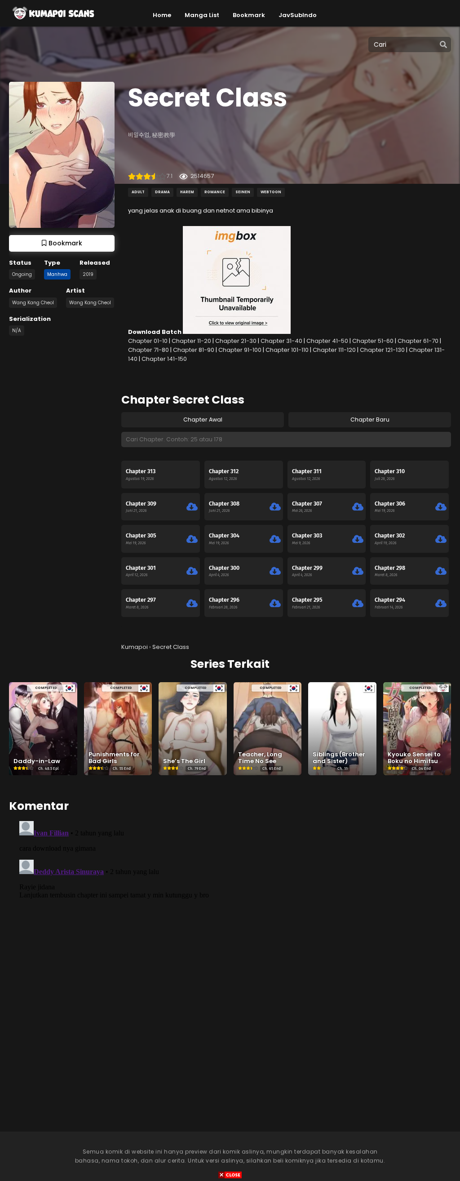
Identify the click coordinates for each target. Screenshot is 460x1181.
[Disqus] (230, 929)
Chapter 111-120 (334, 350)
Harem (187, 192)
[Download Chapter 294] (441, 603)
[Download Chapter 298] (441, 571)
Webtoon (271, 192)
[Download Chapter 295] (357, 603)
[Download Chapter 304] (275, 539)
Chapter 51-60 (373, 341)
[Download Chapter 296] (275, 603)
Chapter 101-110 (287, 350)
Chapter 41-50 (327, 341)
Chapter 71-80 (148, 350)
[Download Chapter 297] (192, 603)
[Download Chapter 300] (275, 571)
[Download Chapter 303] (357, 539)
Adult (138, 192)
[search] (443, 45)
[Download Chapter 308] (275, 507)
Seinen (242, 192)
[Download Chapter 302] (441, 539)
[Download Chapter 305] (192, 539)
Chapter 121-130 (382, 350)
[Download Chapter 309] (192, 507)
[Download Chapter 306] (441, 507)
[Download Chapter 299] (357, 571)
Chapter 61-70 (418, 341)
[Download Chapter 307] (357, 507)
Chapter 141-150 (164, 359)
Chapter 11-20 (191, 341)
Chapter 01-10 (148, 341)
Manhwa (57, 274)
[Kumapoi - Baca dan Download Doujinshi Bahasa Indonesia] (52, 22)
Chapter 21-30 (236, 341)
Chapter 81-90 (193, 350)
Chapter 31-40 (281, 341)
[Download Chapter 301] (192, 571)
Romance (214, 192)
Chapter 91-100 (239, 350)
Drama (162, 192)
